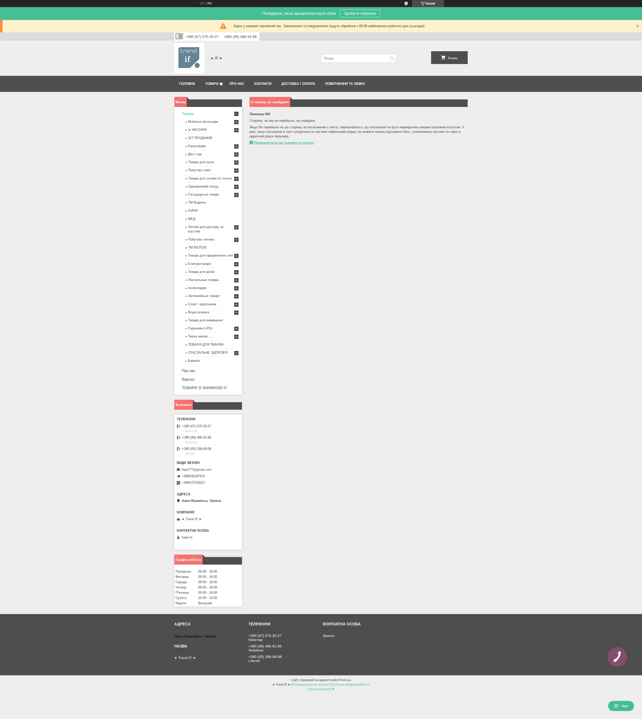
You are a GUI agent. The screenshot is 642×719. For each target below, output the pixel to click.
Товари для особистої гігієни (209, 178)
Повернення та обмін (345, 84)
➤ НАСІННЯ (197, 130)
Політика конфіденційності (351, 684)
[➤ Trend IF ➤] (189, 58)
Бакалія (194, 361)
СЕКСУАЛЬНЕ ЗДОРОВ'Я (207, 352)
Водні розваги (198, 312)
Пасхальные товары (203, 280)
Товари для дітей (201, 272)
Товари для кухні (201, 162)
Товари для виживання (205, 320)
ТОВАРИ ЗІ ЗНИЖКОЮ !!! (204, 388)
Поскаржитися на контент (310, 684)
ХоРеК (193, 210)
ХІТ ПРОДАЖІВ (200, 138)
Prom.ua (345, 680)
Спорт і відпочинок (202, 304)
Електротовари (199, 264)
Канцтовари (197, 146)
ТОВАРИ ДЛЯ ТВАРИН (205, 344)
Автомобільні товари (203, 296)
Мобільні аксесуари (203, 122)
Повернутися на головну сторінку (284, 143)
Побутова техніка (201, 239)
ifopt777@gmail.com (196, 469)
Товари (211, 84)
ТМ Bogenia (197, 202)
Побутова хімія (199, 170)
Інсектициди (197, 288)
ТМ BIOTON (197, 247)
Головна (187, 84)
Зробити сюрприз (360, 13)
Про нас (236, 84)
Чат (625, 706)
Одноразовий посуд (203, 186)
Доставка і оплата (298, 84)
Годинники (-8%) (200, 328)
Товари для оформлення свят (210, 255)
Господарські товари (203, 194)
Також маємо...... (201, 336)
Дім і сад (195, 154)
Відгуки (188, 379)
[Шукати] (391, 58)
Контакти (262, 84)
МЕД (191, 219)
